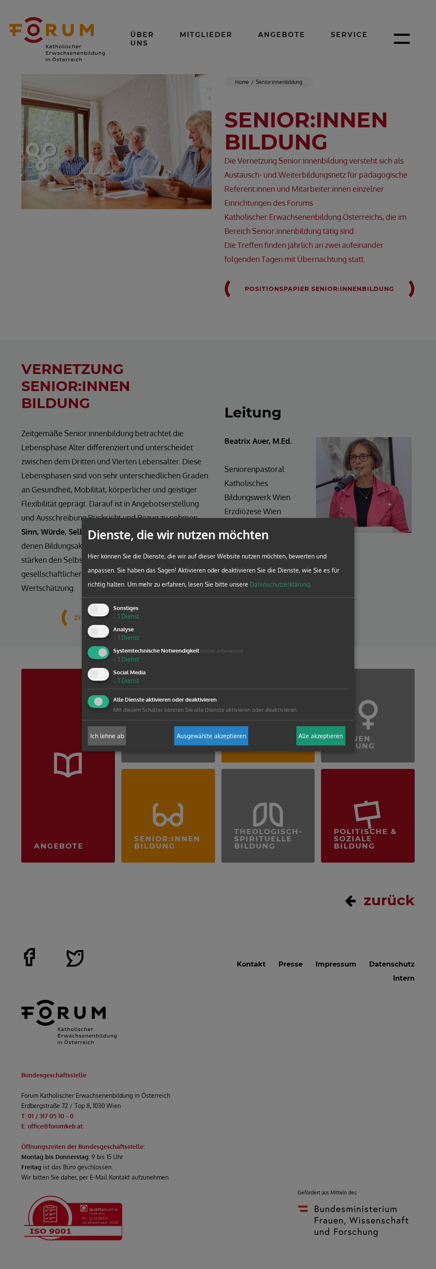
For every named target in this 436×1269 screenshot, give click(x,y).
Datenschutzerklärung (280, 584)
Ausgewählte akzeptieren (211, 736)
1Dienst (126, 616)
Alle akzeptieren (320, 736)
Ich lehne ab (107, 736)
